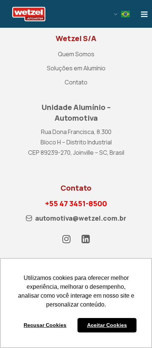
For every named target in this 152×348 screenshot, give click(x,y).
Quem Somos (76, 54)
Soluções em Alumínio (76, 68)
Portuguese (125, 14)
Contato (76, 82)
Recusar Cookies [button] (45, 325)
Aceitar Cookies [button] (107, 325)
